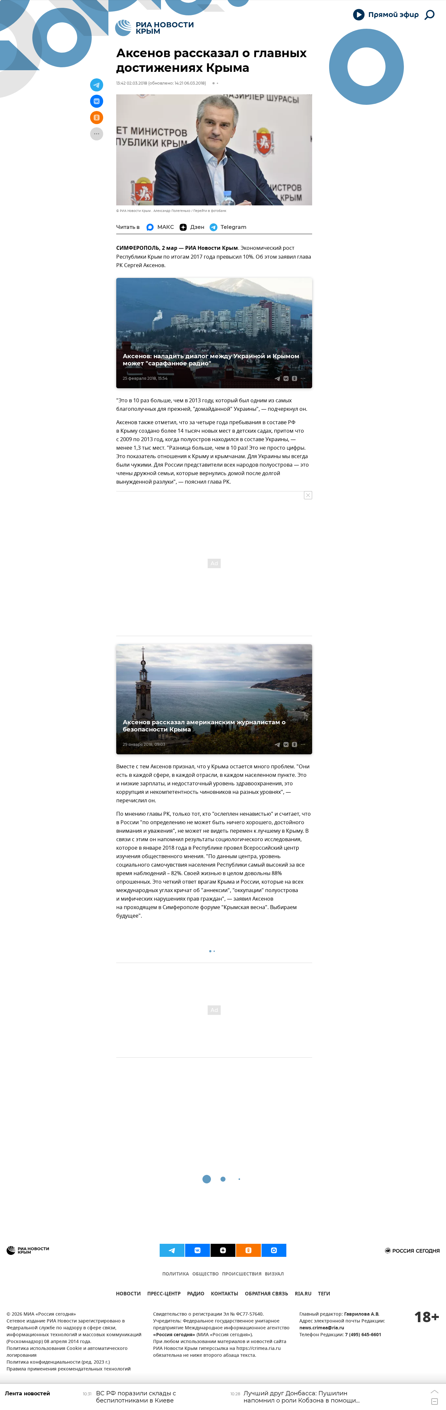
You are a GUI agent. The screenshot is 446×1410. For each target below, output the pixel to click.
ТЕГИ (324, 1294)
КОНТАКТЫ (224, 1294)
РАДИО (195, 1294)
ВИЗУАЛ (274, 1274)
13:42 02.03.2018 (131, 83)
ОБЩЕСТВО (205, 1274)
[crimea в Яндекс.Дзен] (223, 1250)
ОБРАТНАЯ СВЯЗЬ (266, 1294)
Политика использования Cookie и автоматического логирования (67, 1352)
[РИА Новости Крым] (154, 28)
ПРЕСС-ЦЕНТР (164, 1294)
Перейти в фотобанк (209, 210)
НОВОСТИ (128, 1294)
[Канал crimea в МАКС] (274, 1250)
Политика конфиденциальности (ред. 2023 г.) (58, 1362)
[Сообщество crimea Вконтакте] (197, 1250)
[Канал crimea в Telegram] (172, 1250)
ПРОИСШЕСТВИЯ (242, 1274)
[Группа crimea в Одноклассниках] (248, 1250)
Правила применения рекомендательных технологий (69, 1369)
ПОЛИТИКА (175, 1274)
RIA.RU (303, 1294)
